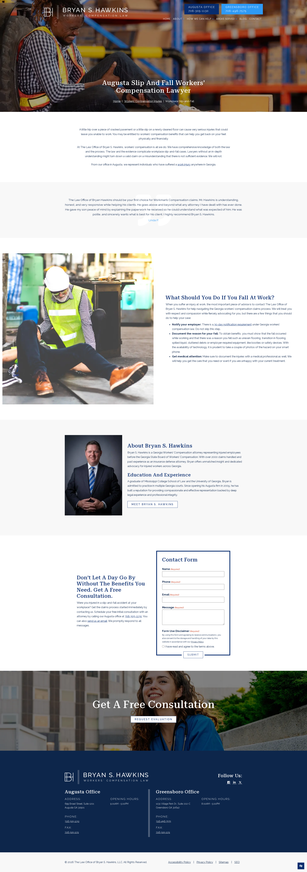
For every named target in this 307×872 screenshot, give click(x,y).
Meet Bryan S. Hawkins (152, 504)
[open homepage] (86, 13)
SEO (237, 862)
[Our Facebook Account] (229, 782)
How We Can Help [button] (199, 18)
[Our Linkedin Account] (234, 782)
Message (173, 607)
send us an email (97, 621)
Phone (171, 581)
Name (171, 569)
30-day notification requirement (232, 324)
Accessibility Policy (179, 862)
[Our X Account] (240, 782)
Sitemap (224, 862)
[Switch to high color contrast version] (300, 865)
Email (170, 594)
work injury (183, 164)
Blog (243, 18)
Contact (255, 18)
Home (166, 18)
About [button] (177, 18)
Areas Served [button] (225, 18)
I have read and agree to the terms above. (189, 646)
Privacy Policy (197, 642)
